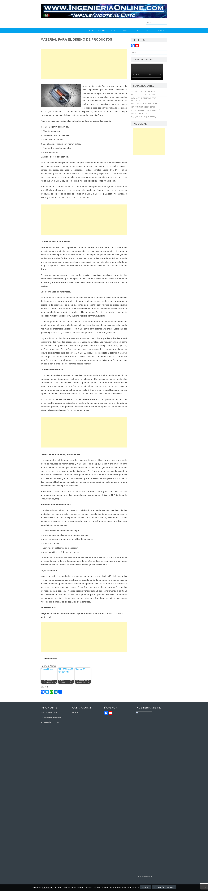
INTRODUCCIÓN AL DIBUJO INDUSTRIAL (144, 104)
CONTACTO (160, 30)
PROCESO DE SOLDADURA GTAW (143, 91)
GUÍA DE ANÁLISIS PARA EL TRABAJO (144, 117)
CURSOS (146, 30)
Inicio (91, 30)
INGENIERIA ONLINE (107, 30)
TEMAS (123, 30)
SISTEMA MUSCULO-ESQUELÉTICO (143, 107)
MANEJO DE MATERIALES (139, 114)
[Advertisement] (84, 64)
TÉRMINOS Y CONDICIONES (51, 717)
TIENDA (134, 30)
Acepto (145, 887)
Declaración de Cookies (164, 887)
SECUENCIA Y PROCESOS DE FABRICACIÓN (146, 110)
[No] (205, 887)
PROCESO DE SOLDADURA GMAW (143, 95)
